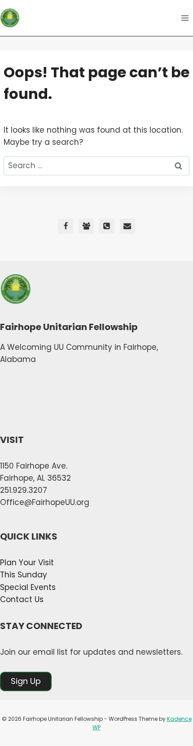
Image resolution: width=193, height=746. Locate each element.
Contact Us (22, 599)
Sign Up (26, 681)
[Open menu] (184, 18)
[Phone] (106, 226)
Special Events (28, 587)
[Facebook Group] (86, 226)
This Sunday (23, 574)
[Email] (127, 226)
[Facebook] (65, 226)
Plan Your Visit (27, 562)
